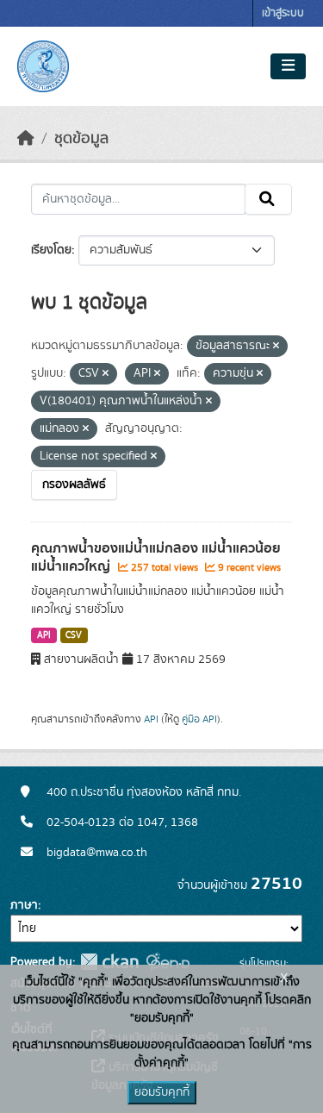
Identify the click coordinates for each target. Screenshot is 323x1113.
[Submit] (268, 199)
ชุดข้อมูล (81, 139)
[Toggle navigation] (288, 66)
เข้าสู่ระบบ (283, 13)
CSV (73, 635)
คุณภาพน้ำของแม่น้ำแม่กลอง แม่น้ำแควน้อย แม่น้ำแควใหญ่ (156, 557)
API (44, 635)
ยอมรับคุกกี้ (161, 1092)
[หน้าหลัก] (25, 139)
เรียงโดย (51, 250)
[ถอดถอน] (276, 346)
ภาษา (24, 905)
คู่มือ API (199, 719)
